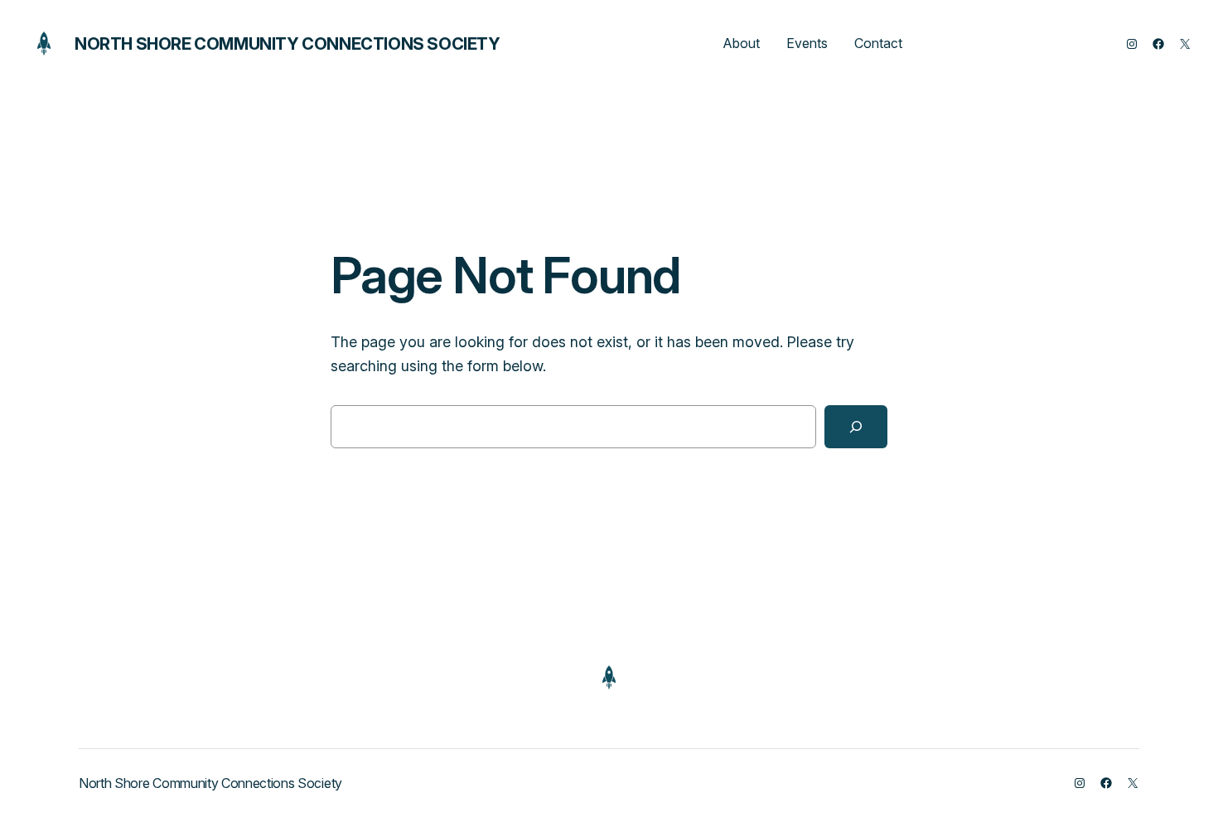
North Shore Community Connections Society (287, 44)
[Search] (855, 426)
